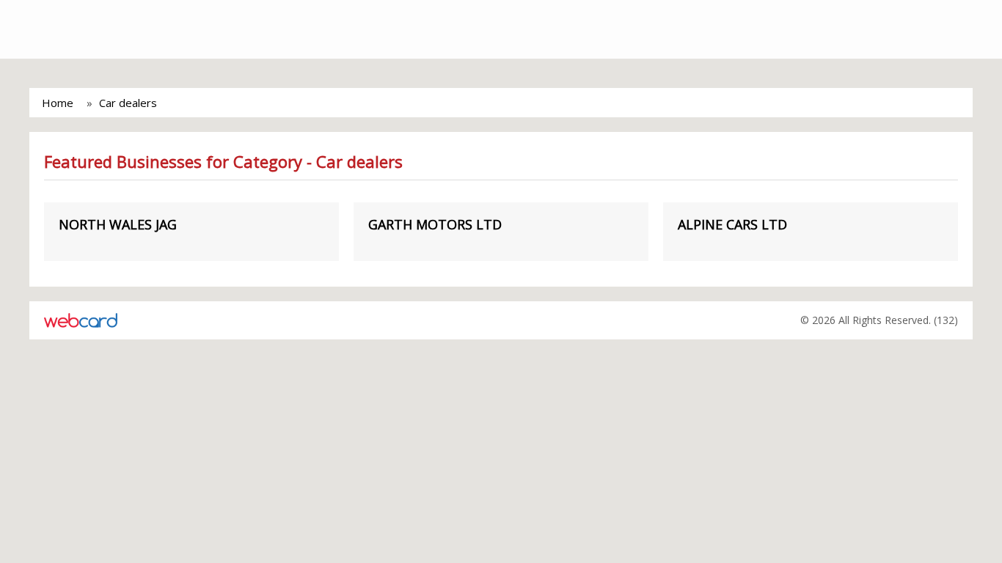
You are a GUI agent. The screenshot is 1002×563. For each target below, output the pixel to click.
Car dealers (128, 102)
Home (57, 102)
